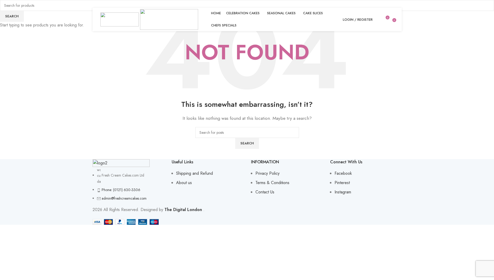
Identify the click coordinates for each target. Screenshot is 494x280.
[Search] (377, 19)
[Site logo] (120, 19)
